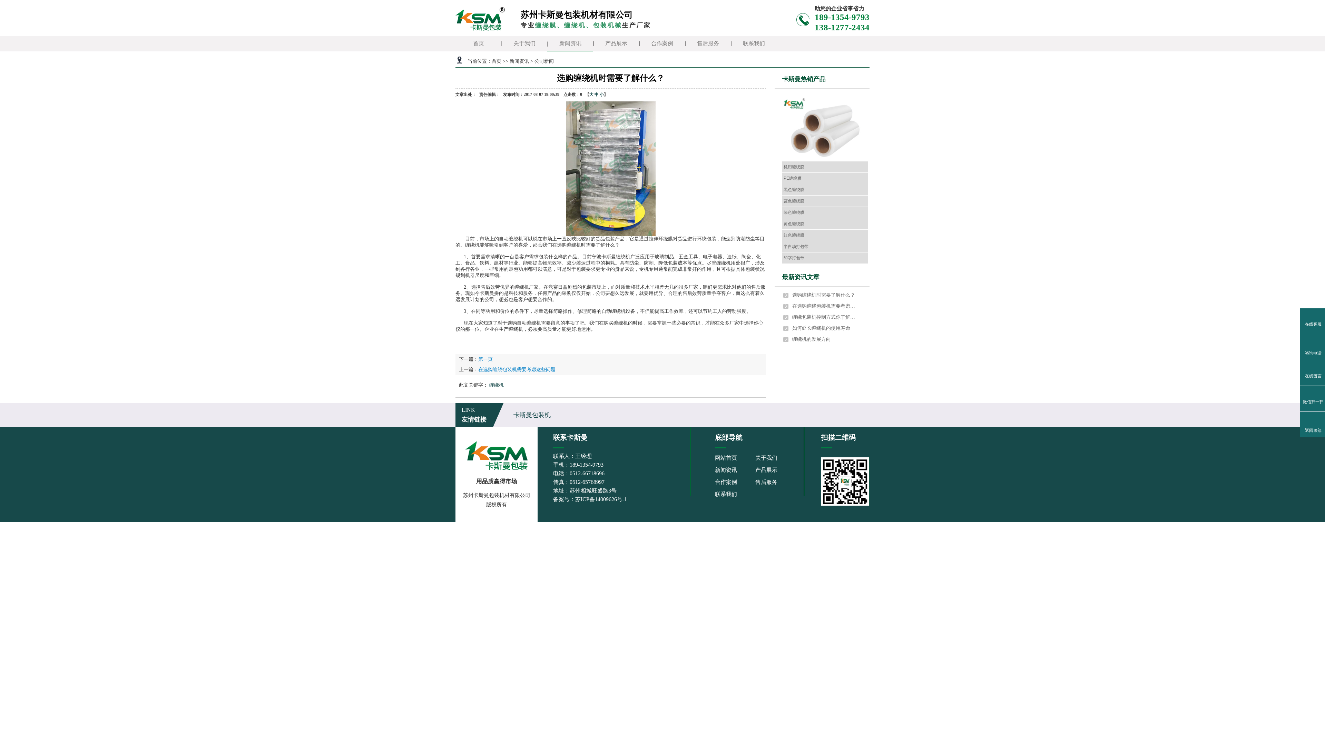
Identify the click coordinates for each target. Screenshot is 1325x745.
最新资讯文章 (800, 277)
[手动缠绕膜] (825, 128)
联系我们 (754, 43)
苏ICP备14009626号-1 (601, 499)
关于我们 (524, 43)
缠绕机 (496, 385)
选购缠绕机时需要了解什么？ (823, 295)
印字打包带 (794, 258)
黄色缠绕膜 (794, 223)
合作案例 (662, 43)
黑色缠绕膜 (794, 189)
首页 (478, 43)
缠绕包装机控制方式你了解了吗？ (825, 317)
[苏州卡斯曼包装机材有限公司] (480, 18)
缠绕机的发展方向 (811, 339)
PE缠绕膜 (793, 178)
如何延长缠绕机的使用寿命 (821, 328)
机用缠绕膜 (794, 167)
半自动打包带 (796, 246)
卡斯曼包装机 (532, 414)
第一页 (485, 359)
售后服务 (708, 43)
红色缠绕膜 (794, 235)
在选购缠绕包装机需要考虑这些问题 (517, 369)
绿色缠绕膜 (794, 212)
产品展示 (616, 43)
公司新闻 (544, 61)
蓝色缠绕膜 (794, 201)
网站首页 (726, 458)
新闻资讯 (570, 43)
